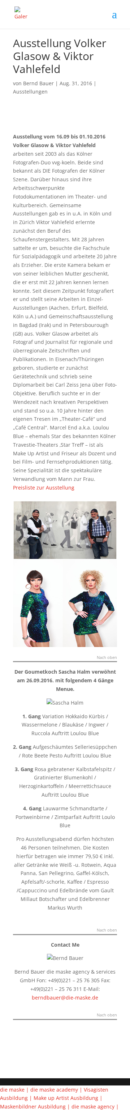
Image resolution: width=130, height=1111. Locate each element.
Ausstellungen (30, 91)
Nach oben (107, 657)
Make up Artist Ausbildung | (68, 1097)
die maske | (15, 1089)
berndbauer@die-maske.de (65, 997)
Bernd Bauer (38, 83)
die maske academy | (57, 1089)
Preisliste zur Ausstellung (43, 487)
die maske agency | (95, 1106)
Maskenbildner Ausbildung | (36, 1106)
